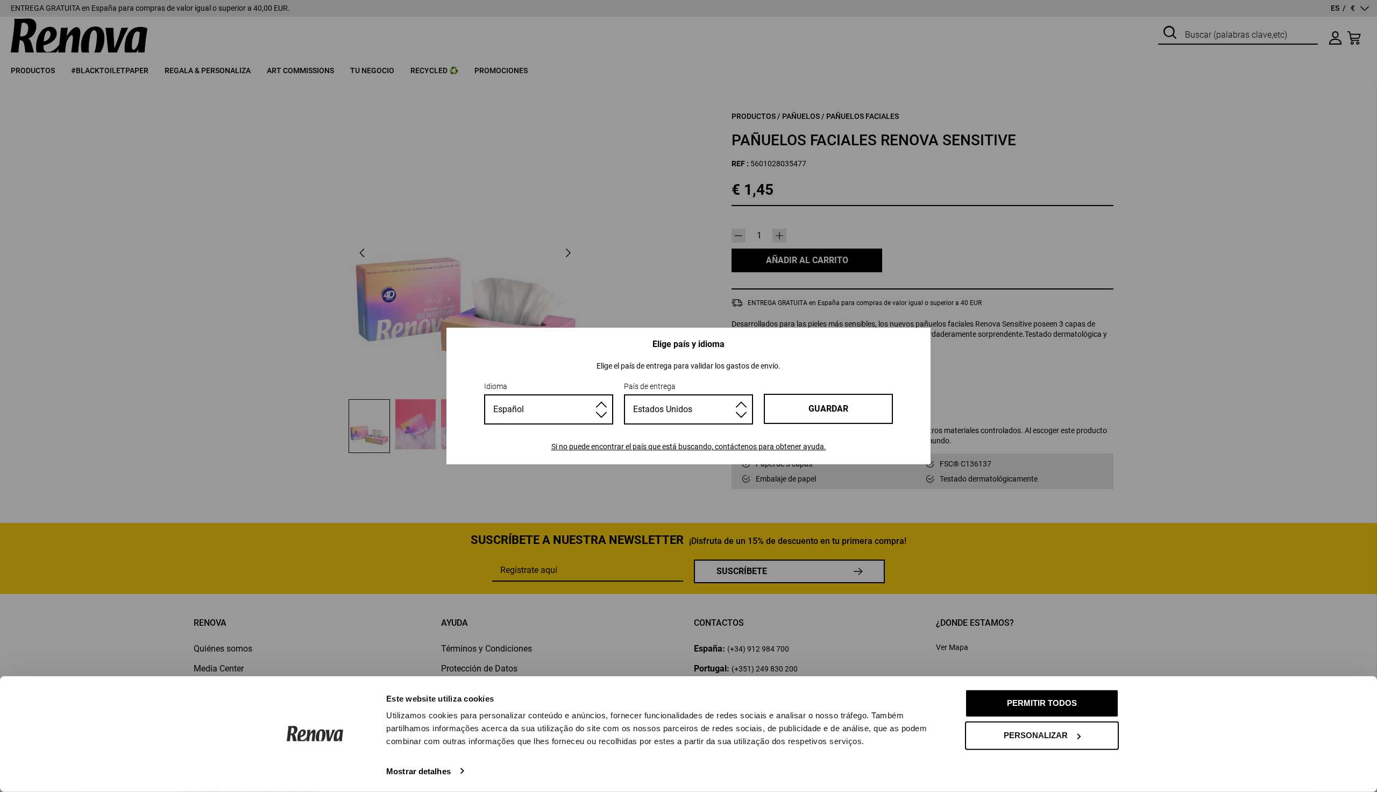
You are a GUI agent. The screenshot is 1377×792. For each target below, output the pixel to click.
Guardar (828, 409)
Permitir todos (1042, 703)
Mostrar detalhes (418, 770)
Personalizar (1036, 735)
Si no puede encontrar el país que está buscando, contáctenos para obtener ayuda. (688, 446)
